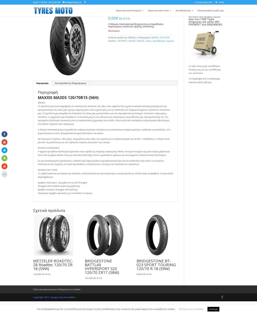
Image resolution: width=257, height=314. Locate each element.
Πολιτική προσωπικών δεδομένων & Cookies (56, 289)
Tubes (148, 40)
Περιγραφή (42, 83)
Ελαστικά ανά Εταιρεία (128, 11)
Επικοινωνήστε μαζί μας (211, 11)
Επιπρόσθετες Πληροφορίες (70, 83)
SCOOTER (165, 37)
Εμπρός (170, 40)
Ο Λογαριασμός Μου (204, 2)
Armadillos (70, 297)
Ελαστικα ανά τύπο (158, 11)
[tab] (42, 83)
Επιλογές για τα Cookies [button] (191, 308)
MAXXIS (155, 37)
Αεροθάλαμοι (159, 40)
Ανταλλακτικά (183, 11)
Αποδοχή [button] (213, 309)
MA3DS (132, 40)
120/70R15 (122, 40)
